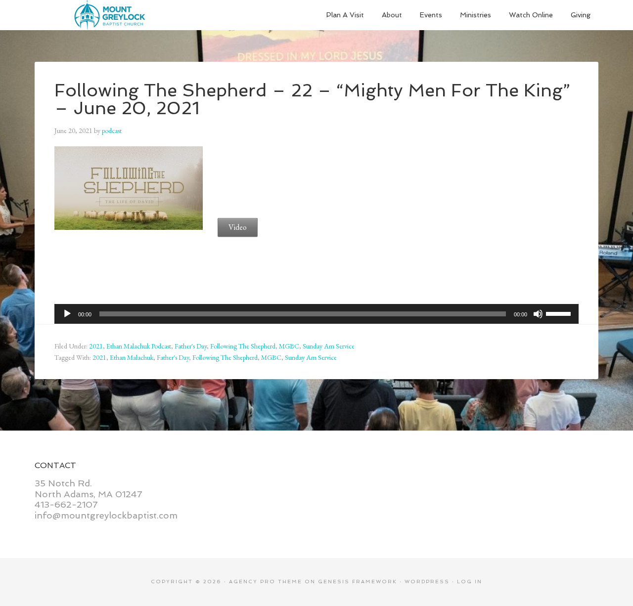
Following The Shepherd (242, 346)
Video (237, 227)
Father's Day (191, 346)
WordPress (427, 581)
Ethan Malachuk (131, 357)
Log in (469, 581)
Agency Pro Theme (265, 581)
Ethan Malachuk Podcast (138, 346)
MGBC (289, 346)
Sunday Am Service (329, 346)
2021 (96, 346)
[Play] (67, 314)
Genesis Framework (357, 581)
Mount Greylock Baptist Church (109, 15)
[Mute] (538, 314)
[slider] (560, 313)
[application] (316, 314)
